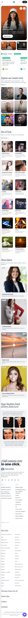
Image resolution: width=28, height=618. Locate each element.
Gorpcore (3, 550)
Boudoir (3, 556)
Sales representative (5, 548)
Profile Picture (18, 585)
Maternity (3, 553)
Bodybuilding (18, 574)
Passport (3, 569)
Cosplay (3, 577)
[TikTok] (18, 480)
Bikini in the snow (19, 566)
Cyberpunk (17, 572)
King (2, 537)
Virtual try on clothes (5, 572)
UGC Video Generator (6, 496)
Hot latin (3, 574)
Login (24, 2)
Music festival (18, 569)
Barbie (2, 583)
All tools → (3, 84)
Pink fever (17, 577)
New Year (17, 583)
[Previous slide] (21, 8)
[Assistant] (25, 615)
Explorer (17, 537)
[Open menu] (2, 2)
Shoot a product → (8, 36)
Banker (16, 548)
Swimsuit (17, 556)
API (16, 506)
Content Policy (18, 518)
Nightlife (3, 564)
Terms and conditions (20, 511)
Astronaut (17, 539)
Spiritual (3, 566)
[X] (5, 480)
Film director (17, 534)
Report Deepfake (19, 516)
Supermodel (4, 539)
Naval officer (17, 542)
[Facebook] (12, 480)
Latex (16, 561)
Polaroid (16, 558)
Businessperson (4, 542)
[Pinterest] (2, 480)
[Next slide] (24, 8)
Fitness (2, 561)
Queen (2, 585)
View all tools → (4, 138)
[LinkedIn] (15, 480)
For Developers (18, 500)
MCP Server (18, 504)
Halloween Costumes (6, 489)
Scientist (17, 545)
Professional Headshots (6, 534)
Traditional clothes (5, 580)
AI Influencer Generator (6, 498)
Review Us (17, 497)
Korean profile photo (19, 580)
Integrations (18, 502)
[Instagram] (8, 480)
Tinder (16, 553)
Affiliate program (19, 487)
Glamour (3, 558)
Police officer (4, 545)
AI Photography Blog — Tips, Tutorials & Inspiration (20, 491)
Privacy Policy (18, 509)
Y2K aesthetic (18, 550)
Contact (17, 495)
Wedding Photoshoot (6, 487)
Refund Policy (18, 513)
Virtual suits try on (19, 564)
